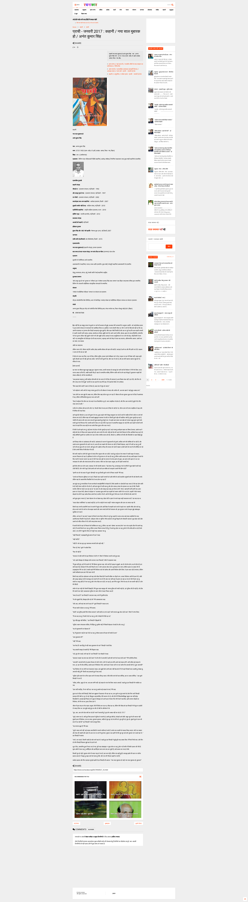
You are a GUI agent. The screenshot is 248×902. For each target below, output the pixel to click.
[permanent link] (77, 47)
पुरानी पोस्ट (139, 823)
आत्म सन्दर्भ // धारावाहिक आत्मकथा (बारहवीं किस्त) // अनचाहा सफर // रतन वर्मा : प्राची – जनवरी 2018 (123, 70)
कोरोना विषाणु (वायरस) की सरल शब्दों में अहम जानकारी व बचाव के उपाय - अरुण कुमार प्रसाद (163, 203)
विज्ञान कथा (84, 13)
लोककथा (150, 10)
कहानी (164, 10)
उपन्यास (142, 10)
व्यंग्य (121, 10)
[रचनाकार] (90, 5)
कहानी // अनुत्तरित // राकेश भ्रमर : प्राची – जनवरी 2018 (125, 74)
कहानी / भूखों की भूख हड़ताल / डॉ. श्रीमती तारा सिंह (90, 794)
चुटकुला (171, 10)
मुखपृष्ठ (113, 893)
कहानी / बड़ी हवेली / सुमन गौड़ (84, 814)
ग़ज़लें (114, 10)
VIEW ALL (170, 256)
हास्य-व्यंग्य (92, 10)
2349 (163, 380)
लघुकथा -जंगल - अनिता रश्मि (161, 169)
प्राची (87, 27)
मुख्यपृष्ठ (107, 823)
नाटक (127, 10)
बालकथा (77, 10)
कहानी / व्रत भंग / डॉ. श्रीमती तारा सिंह (122, 794)
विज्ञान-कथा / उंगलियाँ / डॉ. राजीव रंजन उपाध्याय (124, 814)
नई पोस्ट (76, 823)
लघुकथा (84, 10)
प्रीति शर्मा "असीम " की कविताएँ (161, 365)
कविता (100, 10)
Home (74, 27)
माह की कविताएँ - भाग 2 (159, 297)
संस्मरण (134, 10)
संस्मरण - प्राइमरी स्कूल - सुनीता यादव (163, 89)
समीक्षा (157, 10)
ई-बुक (76, 13)
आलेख (107, 10)
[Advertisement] (160, 30)
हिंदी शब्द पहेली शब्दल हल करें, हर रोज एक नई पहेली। (88, 22)
